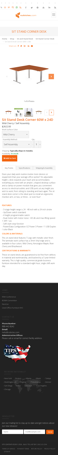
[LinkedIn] (49, 5)
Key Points (9, 168)
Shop (12, 39)
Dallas (18, 385)
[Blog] (55, 5)
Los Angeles (42, 385)
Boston (18, 378)
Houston (28, 385)
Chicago (7, 389)
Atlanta (28, 378)
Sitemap (7, 452)
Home (4, 39)
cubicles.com (41, 444)
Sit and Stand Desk (25, 39)
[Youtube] (43, 5)
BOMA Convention (9, 300)
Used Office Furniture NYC (12, 308)
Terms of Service (8, 449)
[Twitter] (32, 5)
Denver (48, 382)
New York (8, 378)
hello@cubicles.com (10, 332)
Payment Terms (23, 449)
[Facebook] (26, 5)
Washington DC (10, 382)
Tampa (48, 378)
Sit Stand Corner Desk (45, 39)
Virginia (23, 382)
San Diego (8, 385)
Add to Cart (10, 158)
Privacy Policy (49, 449)
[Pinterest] (37, 5)
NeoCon (5, 304)
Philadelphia (36, 382)
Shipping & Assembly (44, 168)
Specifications (24, 168)
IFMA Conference (9, 297)
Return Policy (36, 449)
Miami (38, 378)
